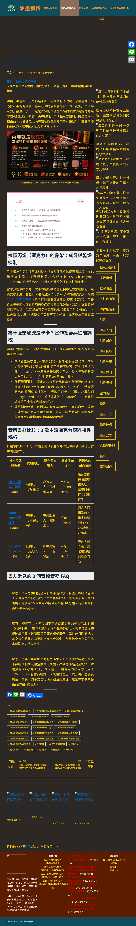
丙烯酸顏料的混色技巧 (68, 733)
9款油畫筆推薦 (53, 863)
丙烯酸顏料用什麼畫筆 (18, 727)
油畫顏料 (106, 382)
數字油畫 (83, 8)
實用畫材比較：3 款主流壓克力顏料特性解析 (41, 220)
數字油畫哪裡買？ (52, 866)
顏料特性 (68, 749)
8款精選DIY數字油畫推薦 (53, 870)
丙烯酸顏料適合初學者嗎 (19, 744)
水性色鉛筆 (107, 298)
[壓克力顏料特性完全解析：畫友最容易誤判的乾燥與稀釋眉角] (16, 797)
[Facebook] (131, 44)
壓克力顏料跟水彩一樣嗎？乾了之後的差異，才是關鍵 (112, 182)
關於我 (114, 863)
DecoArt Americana (14, 551)
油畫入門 (106, 330)
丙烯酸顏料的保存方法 (43, 733)
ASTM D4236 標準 (19, 299)
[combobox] (110, 18)
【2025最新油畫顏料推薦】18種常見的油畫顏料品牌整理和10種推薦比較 (83, 870)
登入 (28, 846)
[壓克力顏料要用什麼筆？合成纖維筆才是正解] (38, 797)
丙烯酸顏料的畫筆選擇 (43, 738)
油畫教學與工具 (99, 8)
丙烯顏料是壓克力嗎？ (52, 877)
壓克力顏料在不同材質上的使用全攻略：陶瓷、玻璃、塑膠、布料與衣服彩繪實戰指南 (83, 813)
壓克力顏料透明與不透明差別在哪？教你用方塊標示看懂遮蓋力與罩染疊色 (60, 813)
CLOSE (81, 201)
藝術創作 (55, 749)
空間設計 (106, 393)
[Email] (131, 60)
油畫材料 (106, 372)
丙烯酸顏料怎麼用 (60, 716)
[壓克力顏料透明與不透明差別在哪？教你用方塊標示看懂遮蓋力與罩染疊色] (61, 797)
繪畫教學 (106, 435)
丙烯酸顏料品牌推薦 (74, 711)
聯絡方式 (114, 870)
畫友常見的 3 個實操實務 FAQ (34, 225)
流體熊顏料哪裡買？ (52, 880)
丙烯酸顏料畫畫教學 (65, 727)
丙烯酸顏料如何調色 (38, 716)
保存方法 (73, 744)
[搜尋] (128, 8)
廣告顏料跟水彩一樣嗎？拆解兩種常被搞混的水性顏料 (112, 149)
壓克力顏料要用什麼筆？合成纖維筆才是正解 (37, 810)
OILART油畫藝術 (76, 891)
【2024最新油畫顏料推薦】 (53, 873)
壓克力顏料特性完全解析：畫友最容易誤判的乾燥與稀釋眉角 (15, 811)
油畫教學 (106, 361)
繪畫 (103, 403)
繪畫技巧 (106, 424)
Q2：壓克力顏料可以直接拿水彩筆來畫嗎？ (41, 234)
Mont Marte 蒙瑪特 (14, 517)
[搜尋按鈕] (126, 18)
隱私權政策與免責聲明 (114, 859)
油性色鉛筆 (107, 309)
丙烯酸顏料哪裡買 (16, 716)
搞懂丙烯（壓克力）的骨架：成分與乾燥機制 (41, 210)
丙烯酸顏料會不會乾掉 (18, 722)
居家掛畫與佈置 (117, 8)
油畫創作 (106, 340)
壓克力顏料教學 (68, 8)
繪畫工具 (106, 414)
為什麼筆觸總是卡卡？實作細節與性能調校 (40, 215)
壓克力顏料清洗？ (52, 859)
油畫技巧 (106, 351)
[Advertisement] (50, 36)
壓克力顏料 (13, 749)
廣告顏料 (106, 277)
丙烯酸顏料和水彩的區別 (19, 711)
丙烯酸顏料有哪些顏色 (43, 722)
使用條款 (114, 866)
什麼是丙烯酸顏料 (56, 744)
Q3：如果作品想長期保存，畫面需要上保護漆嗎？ (44, 237)
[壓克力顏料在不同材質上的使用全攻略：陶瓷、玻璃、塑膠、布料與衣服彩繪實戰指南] (84, 797)
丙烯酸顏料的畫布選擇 (18, 738)
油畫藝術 (30, 8)
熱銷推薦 (41, 749)
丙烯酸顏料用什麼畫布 (68, 722)
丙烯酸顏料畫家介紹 (42, 727)
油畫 (103, 319)
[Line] (131, 52)
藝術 (103, 456)
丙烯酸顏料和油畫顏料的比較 (48, 711)
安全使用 (28, 749)
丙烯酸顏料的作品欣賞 (18, 733)
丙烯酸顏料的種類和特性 (69, 738)
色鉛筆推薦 (107, 445)
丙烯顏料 (39, 744)
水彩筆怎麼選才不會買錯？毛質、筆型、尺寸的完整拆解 (112, 255)
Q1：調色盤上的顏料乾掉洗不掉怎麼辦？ (40, 230)
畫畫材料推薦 (50, 8)
